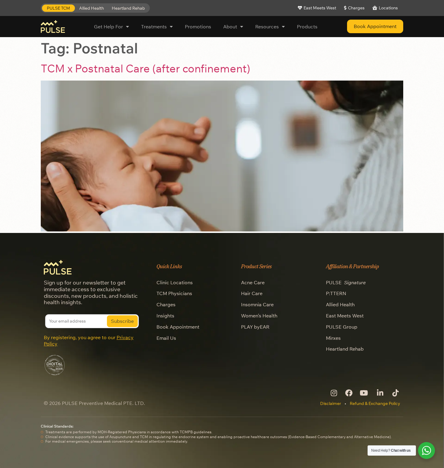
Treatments (154, 27)
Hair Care (251, 293)
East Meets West (345, 316)
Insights (165, 316)
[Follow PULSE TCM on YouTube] (364, 392)
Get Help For (108, 27)
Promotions (198, 27)
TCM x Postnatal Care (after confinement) (145, 68)
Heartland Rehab (345, 349)
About (230, 27)
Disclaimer (330, 403)
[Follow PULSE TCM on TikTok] (395, 392)
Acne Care (253, 282)
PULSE (346, 282)
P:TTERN (336, 293)
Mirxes (333, 338)
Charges (165, 304)
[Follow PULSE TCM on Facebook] (348, 392)
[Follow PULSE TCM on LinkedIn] (379, 392)
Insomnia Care (257, 304)
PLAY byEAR (255, 327)
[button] (58, 8)
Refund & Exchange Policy (375, 403)
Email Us (166, 338)
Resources (267, 27)
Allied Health (340, 304)
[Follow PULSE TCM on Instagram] (333, 392)
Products (307, 27)
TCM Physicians (174, 293)
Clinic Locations (174, 282)
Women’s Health (259, 316)
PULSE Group (341, 327)
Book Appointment (177, 327)
